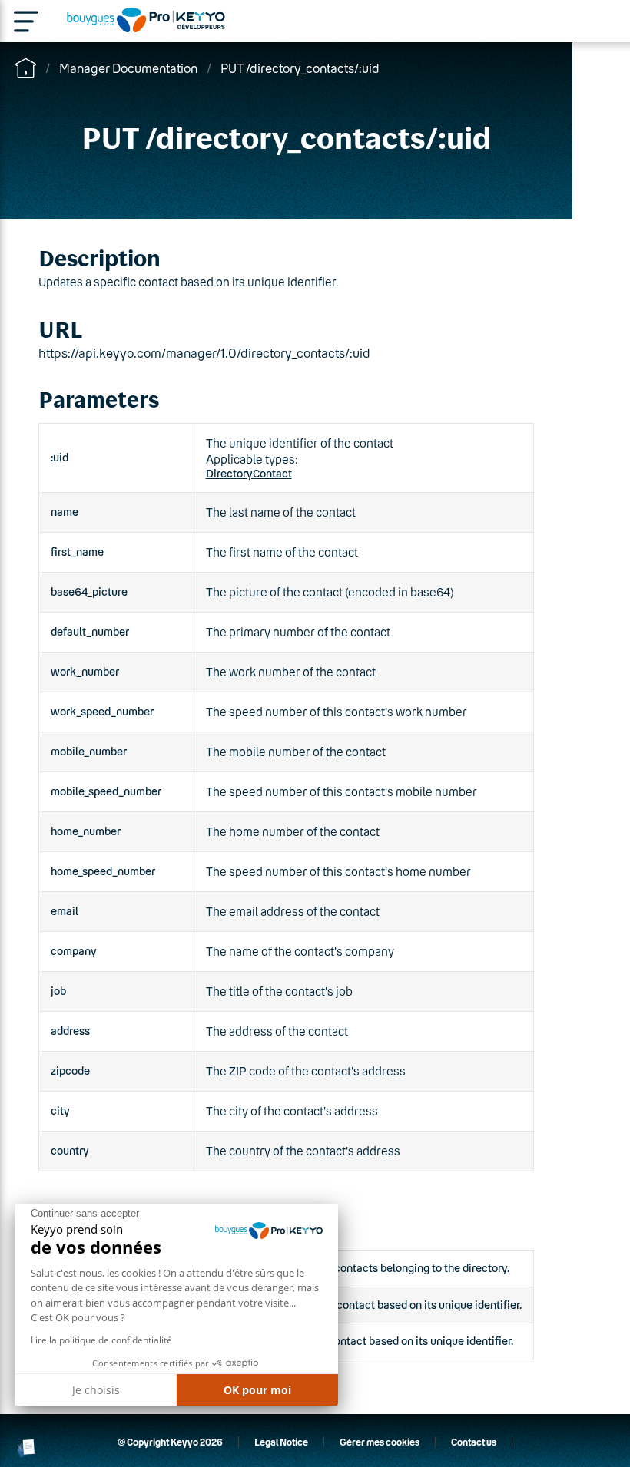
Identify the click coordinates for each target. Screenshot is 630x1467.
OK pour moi (257, 1390)
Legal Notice (281, 1441)
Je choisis (96, 1390)
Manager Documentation (128, 68)
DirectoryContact (249, 473)
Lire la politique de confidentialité (101, 1339)
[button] (26, 1448)
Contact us (473, 1441)
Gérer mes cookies (379, 1441)
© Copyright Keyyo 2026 (170, 1441)
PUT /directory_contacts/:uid (300, 68)
